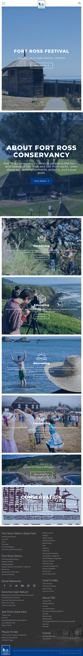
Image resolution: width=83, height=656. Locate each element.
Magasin (45, 535)
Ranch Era (5, 569)
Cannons (45, 548)
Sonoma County (48, 591)
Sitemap (45, 626)
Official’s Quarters (48, 540)
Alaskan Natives (7, 562)
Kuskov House (47, 538)
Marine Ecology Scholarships (12, 549)
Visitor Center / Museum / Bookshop (14, 635)
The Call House (47, 563)
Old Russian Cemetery (50, 553)
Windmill (45, 551)
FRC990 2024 (47, 619)
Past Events (46, 639)
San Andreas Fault (48, 574)
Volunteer (5, 544)
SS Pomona (46, 571)
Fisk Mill (4, 617)
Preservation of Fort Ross (10, 572)
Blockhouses (46, 543)
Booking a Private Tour (10, 637)
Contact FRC (46, 601)
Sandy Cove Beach (49, 568)
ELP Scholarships (8, 547)
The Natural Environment (11, 597)
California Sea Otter (8, 605)
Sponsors (45, 624)
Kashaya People (7, 564)
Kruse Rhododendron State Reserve (14, 620)
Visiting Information (9, 536)
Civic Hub (77, 653)
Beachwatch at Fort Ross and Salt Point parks (17, 595)
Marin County (47, 583)
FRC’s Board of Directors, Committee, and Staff (58, 621)
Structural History (8, 574)
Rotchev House (47, 533)
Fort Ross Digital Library (10, 559)
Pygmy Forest (6, 625)
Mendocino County (49, 586)
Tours (3, 542)
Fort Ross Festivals (48, 636)
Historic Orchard (48, 561)
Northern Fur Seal (8, 603)
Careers (45, 606)
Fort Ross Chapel (7, 640)
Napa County (47, 588)
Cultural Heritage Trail (50, 566)
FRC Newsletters (48, 603)
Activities (5, 539)
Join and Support (48, 608)
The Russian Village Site (50, 556)
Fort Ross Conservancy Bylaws (52, 611)
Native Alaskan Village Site (51, 558)
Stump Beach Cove (8, 623)
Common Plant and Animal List (13, 600)
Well (44, 545)
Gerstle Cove (6, 615)
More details (40, 65)
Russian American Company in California (16, 567)
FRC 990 (45, 614)
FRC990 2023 (47, 616)
